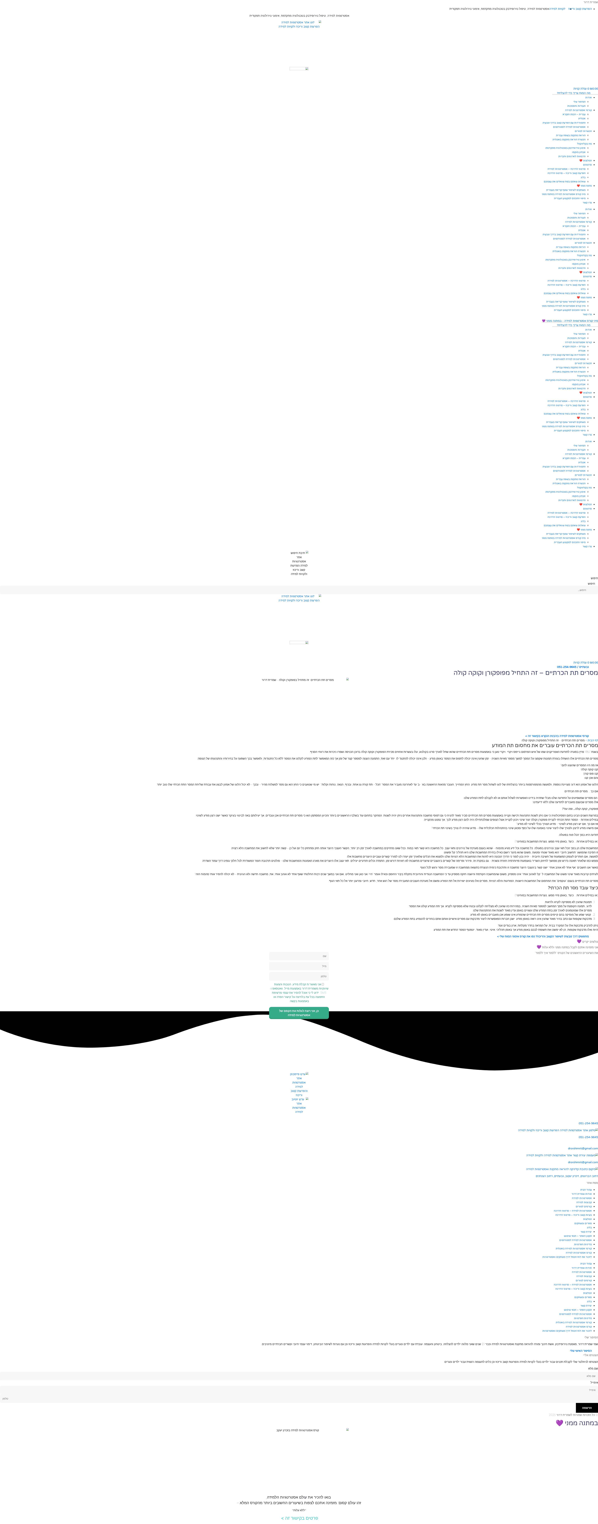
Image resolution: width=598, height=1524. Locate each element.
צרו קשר (587, 202)
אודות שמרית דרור (582, 1194)
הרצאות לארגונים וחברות (572, 156)
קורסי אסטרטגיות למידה (578, 110)
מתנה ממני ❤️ (584, 185)
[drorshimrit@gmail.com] (597, 1144)
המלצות (587, 1219)
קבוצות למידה (584, 1202)
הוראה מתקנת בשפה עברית (571, 135)
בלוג (583, 177)
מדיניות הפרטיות (583, 1244)
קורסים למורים (584, 1206)
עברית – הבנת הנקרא (574, 114)
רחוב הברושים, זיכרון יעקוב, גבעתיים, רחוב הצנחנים (567, 1176)
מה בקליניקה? (584, 143)
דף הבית (593, 740)
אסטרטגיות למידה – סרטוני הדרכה (573, 1210)
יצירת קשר (586, 1231)
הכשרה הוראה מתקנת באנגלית (569, 139)
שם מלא (593, 1368)
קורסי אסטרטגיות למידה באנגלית (574, 1248)
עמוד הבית (586, 1189)
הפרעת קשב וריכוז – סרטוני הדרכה (567, 173)
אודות (588, 97)
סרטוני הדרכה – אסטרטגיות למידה (567, 169)
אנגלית (582, 118)
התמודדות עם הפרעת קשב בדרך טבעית (564, 122)
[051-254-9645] (597, 1119)
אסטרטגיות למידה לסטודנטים (569, 127)
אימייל (594, 1382)
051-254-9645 (588, 1123)
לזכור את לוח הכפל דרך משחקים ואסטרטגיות (567, 1257)
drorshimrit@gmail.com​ (583, 1162)
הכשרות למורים (583, 131)
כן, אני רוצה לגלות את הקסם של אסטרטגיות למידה (299, 1013)
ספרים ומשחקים (583, 1223)
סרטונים (587, 164)
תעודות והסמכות (576, 106)
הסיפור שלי (579, 101)
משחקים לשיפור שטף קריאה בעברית (566, 190)
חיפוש (594, 578)
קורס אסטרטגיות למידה (579, 1252)
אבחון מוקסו (579, 152)
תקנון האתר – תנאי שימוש (578, 1236)
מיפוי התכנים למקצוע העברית (570, 198)
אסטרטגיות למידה (538, 9)
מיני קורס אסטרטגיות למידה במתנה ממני (564, 194)
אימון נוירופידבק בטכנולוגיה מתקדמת (565, 148)
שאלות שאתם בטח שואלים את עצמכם (565, 181)
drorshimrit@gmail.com (583, 1148)
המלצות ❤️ (585, 160)
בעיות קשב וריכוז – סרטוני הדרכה (573, 1215)
